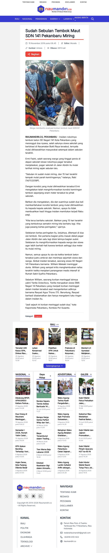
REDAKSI (43, 1)
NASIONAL (27, 19)
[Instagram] (19, 496)
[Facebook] (33, 496)
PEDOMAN (56, 1)
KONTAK (83, 1)
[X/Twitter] (26, 496)
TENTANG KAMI (28, 1)
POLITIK (24, 528)
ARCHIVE (25, 546)
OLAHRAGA (26, 537)
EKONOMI (25, 532)
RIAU (17, 19)
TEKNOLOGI (26, 541)
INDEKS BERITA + (81, 18)
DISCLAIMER (70, 1)
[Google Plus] (40, 496)
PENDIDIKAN (41, 19)
